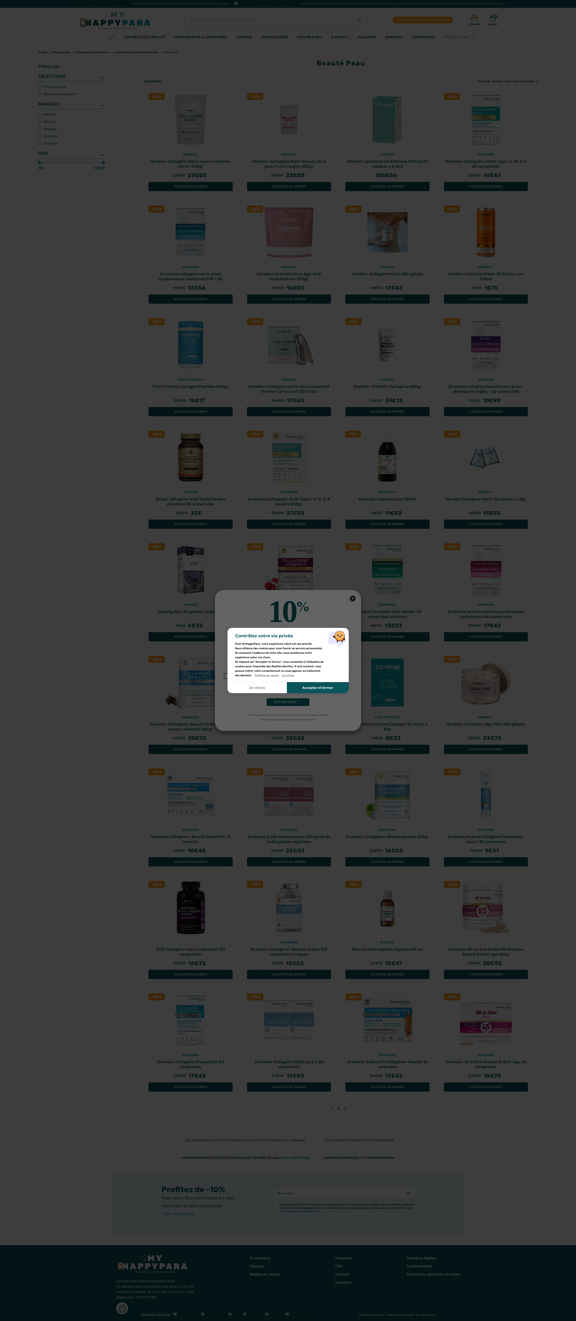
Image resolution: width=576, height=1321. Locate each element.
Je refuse (288, 675)
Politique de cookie (267, 675)
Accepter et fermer (317, 688)
